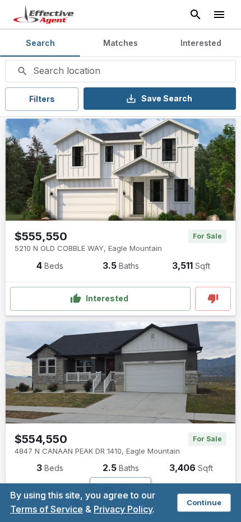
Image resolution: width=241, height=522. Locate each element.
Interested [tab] (200, 43)
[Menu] (219, 14)
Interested (107, 298)
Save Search (166, 98)
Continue (204, 502)
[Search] (195, 14)
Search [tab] (40, 43)
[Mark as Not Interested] (213, 299)
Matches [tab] (120, 43)
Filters (42, 99)
